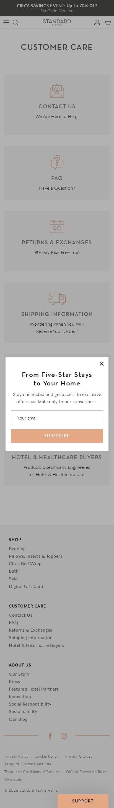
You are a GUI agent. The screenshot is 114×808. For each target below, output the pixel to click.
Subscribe (57, 435)
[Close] (101, 364)
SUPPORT (83, 801)
